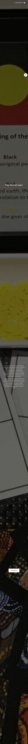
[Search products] (26, 75)
